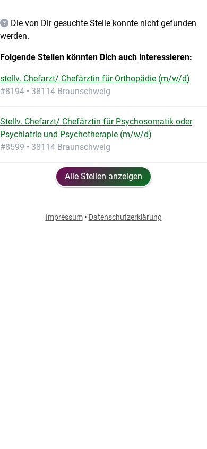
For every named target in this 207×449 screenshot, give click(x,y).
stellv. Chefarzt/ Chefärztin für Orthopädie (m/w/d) (95, 78)
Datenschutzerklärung (125, 217)
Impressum (64, 217)
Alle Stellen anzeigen (103, 176)
